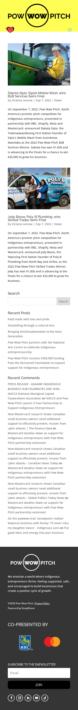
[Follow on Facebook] (11, 698)
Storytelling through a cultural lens (31, 325)
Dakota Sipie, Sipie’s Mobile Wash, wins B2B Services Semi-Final (37, 94)
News (58, 100)
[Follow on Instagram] (19, 698)
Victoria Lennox (22, 100)
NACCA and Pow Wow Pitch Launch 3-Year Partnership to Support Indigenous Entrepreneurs (38, 403)
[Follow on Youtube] (36, 698)
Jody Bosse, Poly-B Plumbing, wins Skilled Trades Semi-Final (34, 218)
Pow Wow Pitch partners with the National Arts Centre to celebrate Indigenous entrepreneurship (36, 347)
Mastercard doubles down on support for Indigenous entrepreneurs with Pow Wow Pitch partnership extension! (35, 438)
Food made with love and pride (28, 319)
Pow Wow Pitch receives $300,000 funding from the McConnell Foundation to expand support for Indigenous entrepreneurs (36, 363)
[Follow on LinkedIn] (28, 698)
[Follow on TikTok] (44, 698)
